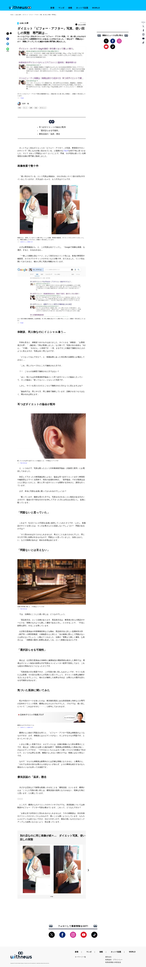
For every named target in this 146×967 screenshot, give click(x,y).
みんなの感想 (82, 24)
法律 (31, 107)
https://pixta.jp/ (23, 463)
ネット (25, 107)
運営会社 (108, 957)
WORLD (96, 8)
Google (22, 98)
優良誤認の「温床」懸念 (49, 134)
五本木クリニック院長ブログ (26, 241)
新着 (52, 8)
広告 (19, 107)
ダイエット (43, 107)
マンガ (61, 8)
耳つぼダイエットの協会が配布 (52, 127)
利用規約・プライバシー (114, 959)
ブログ (65, 151)
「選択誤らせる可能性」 (49, 130)
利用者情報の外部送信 (113, 962)
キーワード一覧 (80, 957)
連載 (70, 8)
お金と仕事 (18, 14)
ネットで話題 (82, 8)
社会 (36, 107)
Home (11, 14)
